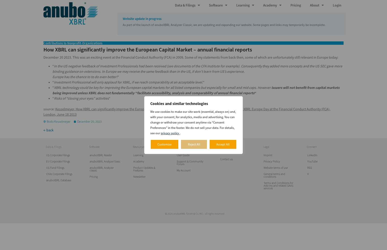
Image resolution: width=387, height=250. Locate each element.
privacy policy (170, 133)
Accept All (223, 144)
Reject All (194, 144)
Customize (164, 144)
